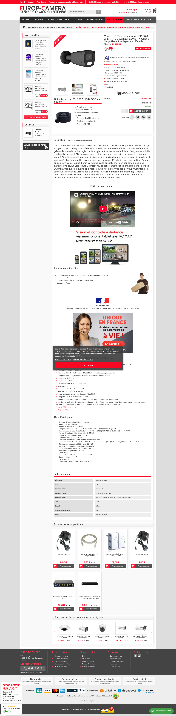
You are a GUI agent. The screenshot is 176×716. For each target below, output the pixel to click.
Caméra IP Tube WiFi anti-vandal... (83, 637)
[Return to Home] (25, 27)
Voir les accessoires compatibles (79, 140)
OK (99, 11)
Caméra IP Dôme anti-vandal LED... (102, 637)
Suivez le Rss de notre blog (35, 146)
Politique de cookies (63, 359)
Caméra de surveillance (36, 27)
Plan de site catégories (88, 701)
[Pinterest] (149, 117)
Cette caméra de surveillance (69, 145)
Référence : (108, 44)
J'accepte (88, 365)
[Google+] (143, 117)
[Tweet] (137, 117)
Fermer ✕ (3, 715)
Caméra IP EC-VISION (65, 27)
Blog (83, 656)
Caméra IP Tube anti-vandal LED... (122, 637)
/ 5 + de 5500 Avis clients (11, 707)
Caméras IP (51, 27)
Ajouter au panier (142, 110)
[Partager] (132, 117)
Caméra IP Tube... (39, 131)
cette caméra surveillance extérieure (95, 174)
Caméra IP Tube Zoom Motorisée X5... (140, 637)
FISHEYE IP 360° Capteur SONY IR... (64, 637)
